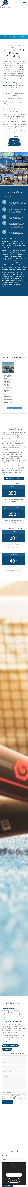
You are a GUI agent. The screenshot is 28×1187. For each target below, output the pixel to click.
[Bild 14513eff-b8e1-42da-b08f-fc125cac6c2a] (21, 168)
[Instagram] (12, 372)
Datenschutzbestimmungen (18, 1095)
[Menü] (24, 3)
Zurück (3, 20)
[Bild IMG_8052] (7, 180)
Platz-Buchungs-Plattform (14, 454)
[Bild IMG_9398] (21, 157)
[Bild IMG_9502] (7, 157)
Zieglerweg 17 (18, 83)
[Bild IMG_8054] (7, 168)
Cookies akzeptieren (14, 1175)
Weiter (24, 20)
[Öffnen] (8, 367)
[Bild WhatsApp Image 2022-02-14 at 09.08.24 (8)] (21, 180)
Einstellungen (14, 1180)
